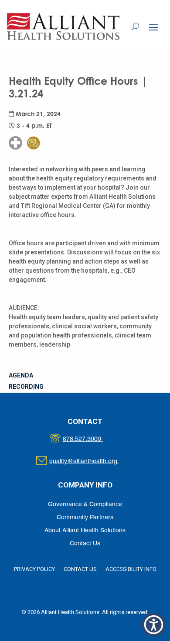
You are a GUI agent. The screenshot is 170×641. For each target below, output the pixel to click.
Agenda (21, 375)
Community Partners (85, 518)
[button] (153, 27)
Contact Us (85, 544)
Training (38, 125)
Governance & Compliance (85, 504)
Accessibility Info (130, 569)
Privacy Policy (34, 569)
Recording (26, 386)
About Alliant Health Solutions (85, 531)
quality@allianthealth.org (91, 461)
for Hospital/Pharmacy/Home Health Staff (40, 116)
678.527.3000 (92, 439)
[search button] (135, 26)
